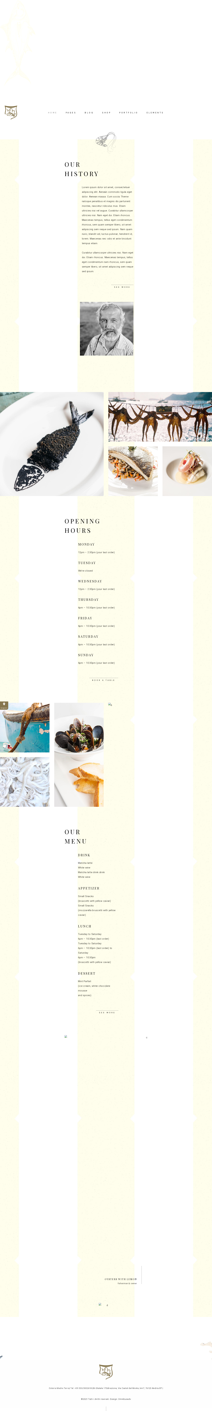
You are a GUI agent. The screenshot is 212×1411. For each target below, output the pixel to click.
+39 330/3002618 (83, 1388)
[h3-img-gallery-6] (79, 755)
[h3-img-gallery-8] (25, 782)
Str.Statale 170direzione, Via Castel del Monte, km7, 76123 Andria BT (127, 1388)
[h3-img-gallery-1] (52, 444)
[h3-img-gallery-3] (133, 471)
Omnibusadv (124, 1399)
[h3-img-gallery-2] (160, 417)
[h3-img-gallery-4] (187, 471)
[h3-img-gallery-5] (25, 727)
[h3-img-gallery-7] (160, 755)
